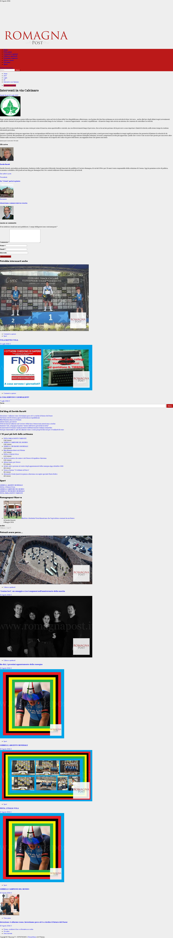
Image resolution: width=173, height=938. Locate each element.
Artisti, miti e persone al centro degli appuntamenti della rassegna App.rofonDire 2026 (33, 466)
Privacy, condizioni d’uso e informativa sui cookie (18, 929)
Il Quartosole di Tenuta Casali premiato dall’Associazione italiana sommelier (26, 428)
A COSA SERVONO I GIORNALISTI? (14, 397)
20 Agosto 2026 (5, 893)
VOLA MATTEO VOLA (9, 340)
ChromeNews (32, 937)
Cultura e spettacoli (10, 56)
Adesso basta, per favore (8, 422)
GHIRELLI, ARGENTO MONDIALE (11, 485)
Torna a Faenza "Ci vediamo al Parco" (16, 470)
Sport (5, 64)
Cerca (2, 403)
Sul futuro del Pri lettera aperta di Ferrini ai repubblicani (20, 418)
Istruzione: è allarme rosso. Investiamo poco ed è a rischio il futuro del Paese (26, 416)
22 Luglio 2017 (13, 95)
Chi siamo (7, 62)
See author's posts (5, 174)
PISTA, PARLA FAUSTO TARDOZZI (15, 438)
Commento (4, 242)
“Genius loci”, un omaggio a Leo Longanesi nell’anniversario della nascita (32, 591)
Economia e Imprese (11, 58)
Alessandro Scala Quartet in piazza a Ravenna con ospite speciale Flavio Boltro (30, 474)
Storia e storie (9, 60)
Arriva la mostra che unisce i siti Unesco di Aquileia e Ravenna (25, 458)
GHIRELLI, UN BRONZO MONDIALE (16, 446)
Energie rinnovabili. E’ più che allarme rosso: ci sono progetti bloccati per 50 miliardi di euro (32, 430)
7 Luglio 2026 (4, 401)
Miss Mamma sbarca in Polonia (10, 420)
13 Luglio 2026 (5, 344)
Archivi (2, 526)
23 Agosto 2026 (5, 595)
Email (2, 249)
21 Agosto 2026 (5, 812)
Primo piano (8, 52)
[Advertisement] (86, 15)
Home (6, 50)
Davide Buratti (4, 95)
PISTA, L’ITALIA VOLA (11, 454)
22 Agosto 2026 (5, 749)
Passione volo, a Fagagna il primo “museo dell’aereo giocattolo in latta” (24, 426)
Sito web (3, 253)
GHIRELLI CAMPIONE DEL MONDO (16, 442)
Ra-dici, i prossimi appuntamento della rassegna (21, 664)
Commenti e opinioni (11, 54)
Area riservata (8, 933)
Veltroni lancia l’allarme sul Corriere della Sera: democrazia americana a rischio (27, 424)
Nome (2, 246)
